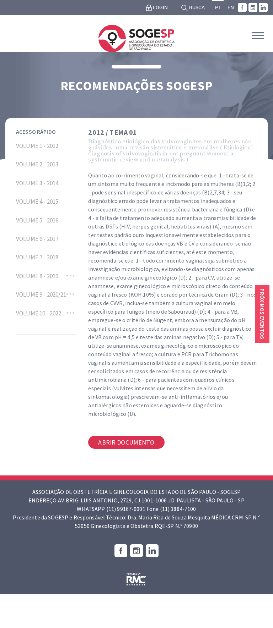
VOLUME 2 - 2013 (37, 164)
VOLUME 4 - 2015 (37, 201)
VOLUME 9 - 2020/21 (41, 294)
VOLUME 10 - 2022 (38, 313)
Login (160, 8)
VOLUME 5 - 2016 (37, 220)
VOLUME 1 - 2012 (37, 145)
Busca (196, 8)
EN (231, 8)
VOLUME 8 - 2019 (37, 276)
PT (218, 8)
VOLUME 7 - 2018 (37, 257)
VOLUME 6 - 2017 (37, 238)
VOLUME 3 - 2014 (37, 183)
